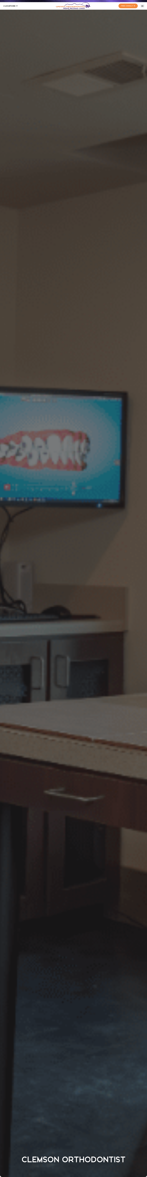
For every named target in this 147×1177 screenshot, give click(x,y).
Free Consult (127, 5)
